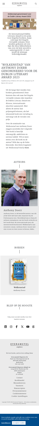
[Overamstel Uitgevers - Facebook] (16, 326)
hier (27, 148)
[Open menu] (3, 3)
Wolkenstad (19, 287)
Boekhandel (19, 380)
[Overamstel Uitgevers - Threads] (33, 326)
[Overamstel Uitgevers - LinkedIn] (5, 326)
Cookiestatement (19, 393)
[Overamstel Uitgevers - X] (22, 326)
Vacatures (19, 386)
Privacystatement (19, 391)
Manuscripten (19, 388)
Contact (20, 378)
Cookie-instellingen (20, 396)
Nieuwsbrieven (19, 383)
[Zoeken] (36, 4)
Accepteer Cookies (19, 423)
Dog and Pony (22, 403)
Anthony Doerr (13, 210)
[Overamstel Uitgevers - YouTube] (27, 326)
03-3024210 (19, 374)
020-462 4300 (19, 364)
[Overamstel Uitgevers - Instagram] (11, 326)
